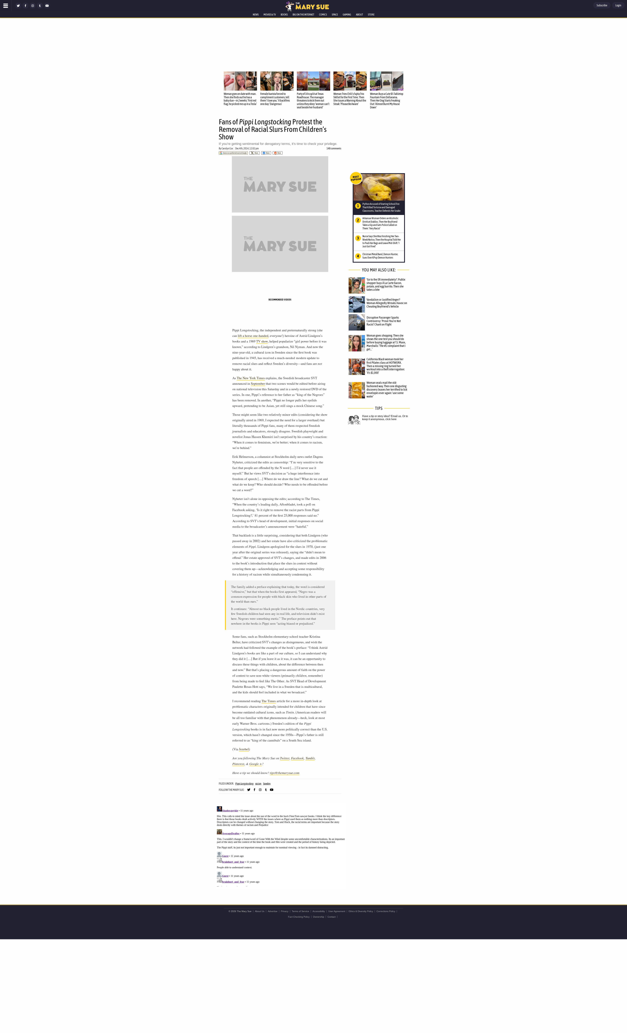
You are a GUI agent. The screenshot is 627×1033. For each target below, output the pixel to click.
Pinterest (238, 764)
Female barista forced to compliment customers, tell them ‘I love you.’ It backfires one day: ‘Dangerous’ (275, 99)
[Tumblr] (40, 7)
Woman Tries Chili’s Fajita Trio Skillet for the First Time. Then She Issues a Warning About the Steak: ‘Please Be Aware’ (349, 99)
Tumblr (310, 758)
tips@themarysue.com (284, 773)
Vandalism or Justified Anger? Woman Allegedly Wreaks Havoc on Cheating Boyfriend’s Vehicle (387, 303)
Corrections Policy (386, 911)
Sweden (267, 783)
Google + (255, 764)
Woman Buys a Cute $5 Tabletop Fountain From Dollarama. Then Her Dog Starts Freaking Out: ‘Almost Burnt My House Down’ (386, 100)
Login (618, 5)
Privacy (284, 911)
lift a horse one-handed (253, 335)
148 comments (334, 148)
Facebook (297, 758)
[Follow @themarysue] (18, 7)
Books (284, 14)
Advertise (272, 911)
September (258, 383)
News (256, 14)
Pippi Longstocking (244, 783)
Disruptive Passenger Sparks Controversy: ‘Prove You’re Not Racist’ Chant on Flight (384, 321)
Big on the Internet (303, 14)
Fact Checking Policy (299, 916)
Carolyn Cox (227, 148)
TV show (262, 341)
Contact (332, 916)
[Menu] (5, 5)
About (359, 14)
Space (335, 14)
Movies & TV (270, 14)
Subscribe (602, 5)
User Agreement (336, 911)
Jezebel (244, 749)
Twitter (284, 758)
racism (258, 783)
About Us (259, 911)
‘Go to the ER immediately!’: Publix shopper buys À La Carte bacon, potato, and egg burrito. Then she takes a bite (386, 285)
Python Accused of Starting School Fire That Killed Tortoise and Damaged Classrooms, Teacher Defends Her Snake (381, 207)
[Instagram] (33, 7)
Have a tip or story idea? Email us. (382, 416)
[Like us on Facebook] (25, 7)
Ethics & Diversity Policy (361, 911)
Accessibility (319, 911)
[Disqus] (281, 846)
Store (371, 14)
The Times (269, 701)
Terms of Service (300, 911)
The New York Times (251, 378)
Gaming (347, 14)
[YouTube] (47, 7)
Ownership (318, 916)
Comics (323, 14)
